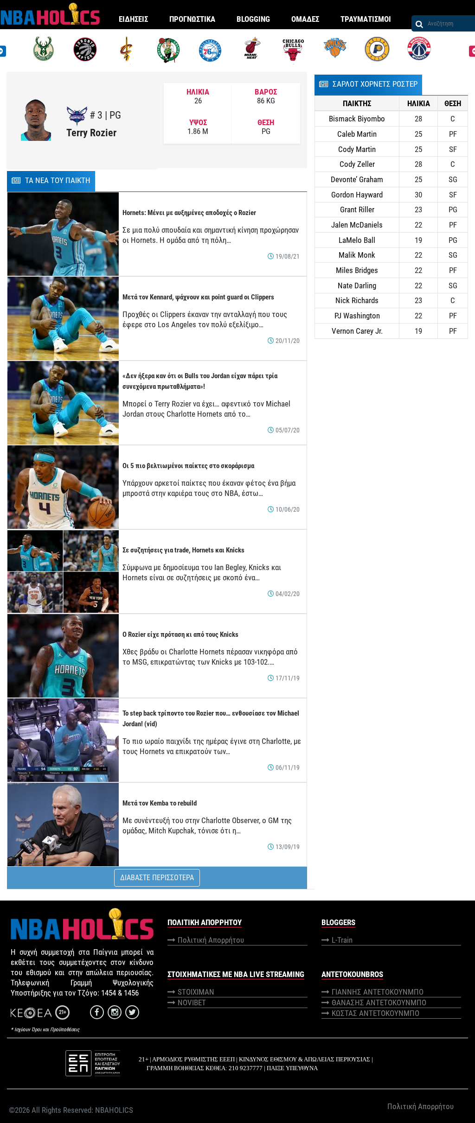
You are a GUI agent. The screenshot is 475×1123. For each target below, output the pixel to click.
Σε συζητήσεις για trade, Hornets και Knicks (183, 550)
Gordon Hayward (357, 194)
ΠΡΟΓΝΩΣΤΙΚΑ (192, 19)
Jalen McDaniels (357, 224)
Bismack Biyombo (357, 118)
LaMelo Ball (357, 240)
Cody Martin (357, 149)
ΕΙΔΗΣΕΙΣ (133, 19)
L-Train (342, 940)
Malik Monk (357, 255)
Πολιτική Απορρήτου (211, 940)
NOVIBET (192, 1002)
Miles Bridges (357, 270)
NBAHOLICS (114, 1110)
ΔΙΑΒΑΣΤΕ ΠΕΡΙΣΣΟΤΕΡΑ (157, 877)
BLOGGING (253, 19)
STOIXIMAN (196, 991)
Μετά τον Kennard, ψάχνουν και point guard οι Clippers (198, 297)
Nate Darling (357, 285)
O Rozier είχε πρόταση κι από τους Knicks (180, 634)
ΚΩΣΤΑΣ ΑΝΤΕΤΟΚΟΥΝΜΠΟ (375, 1013)
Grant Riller (357, 209)
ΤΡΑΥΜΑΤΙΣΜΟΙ (365, 19)
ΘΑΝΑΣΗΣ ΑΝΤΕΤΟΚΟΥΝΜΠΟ (379, 1002)
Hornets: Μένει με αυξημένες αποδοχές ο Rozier (189, 213)
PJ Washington (357, 315)
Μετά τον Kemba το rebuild (159, 803)
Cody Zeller (357, 164)
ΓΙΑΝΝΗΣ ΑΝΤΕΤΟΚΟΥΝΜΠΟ (378, 991)
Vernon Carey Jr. (357, 331)
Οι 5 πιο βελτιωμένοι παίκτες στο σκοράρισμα (188, 466)
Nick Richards (357, 300)
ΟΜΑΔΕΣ (305, 19)
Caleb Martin (357, 134)
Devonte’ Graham (357, 179)
